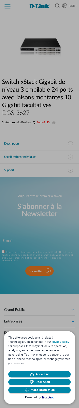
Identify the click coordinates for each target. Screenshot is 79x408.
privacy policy (60, 341)
